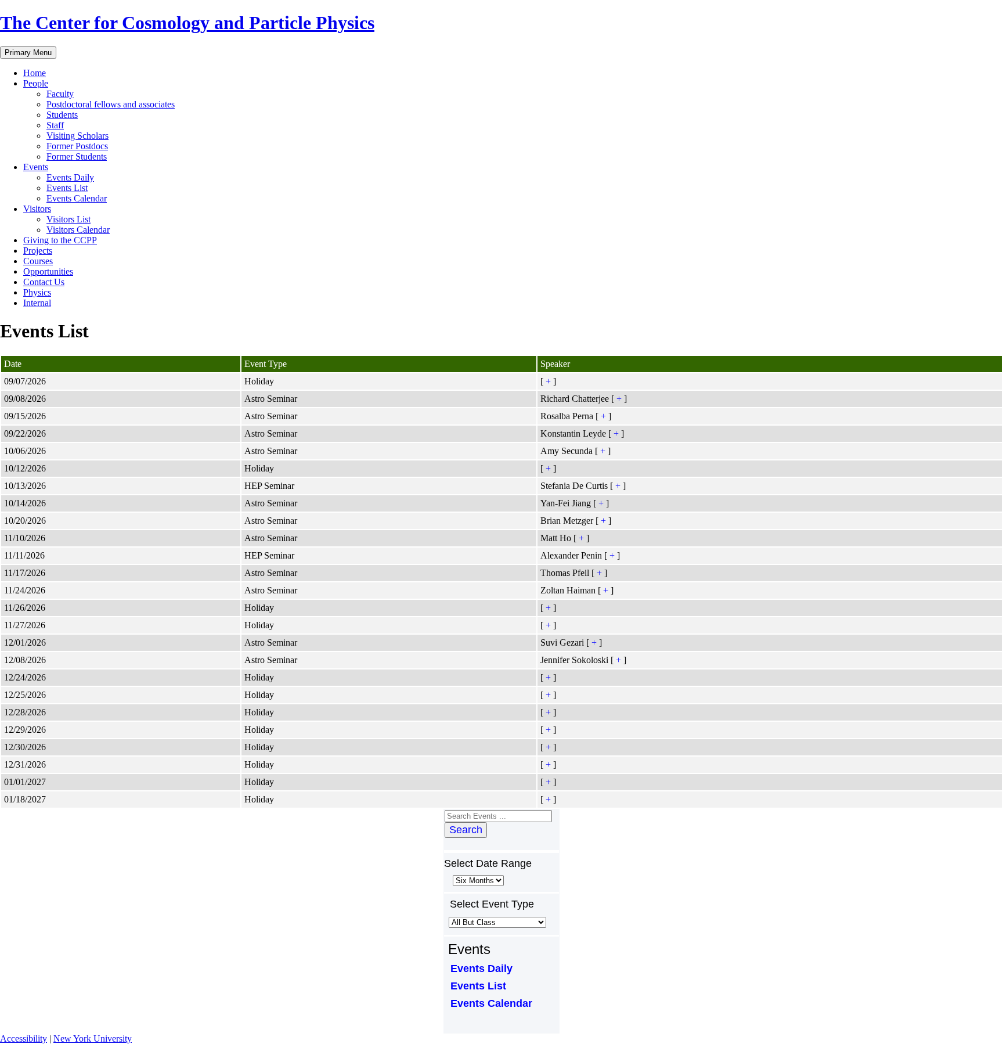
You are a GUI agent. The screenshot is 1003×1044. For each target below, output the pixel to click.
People (35, 83)
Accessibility (23, 1038)
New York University (92, 1038)
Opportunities (48, 271)
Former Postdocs (77, 146)
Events (35, 167)
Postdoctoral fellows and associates (110, 104)
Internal (37, 303)
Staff (55, 125)
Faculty (60, 94)
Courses (38, 261)
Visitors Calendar (78, 230)
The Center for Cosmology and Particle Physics (187, 22)
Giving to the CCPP (60, 240)
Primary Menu (28, 52)
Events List (67, 188)
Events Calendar (76, 198)
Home (34, 73)
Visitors (37, 209)
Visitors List (68, 219)
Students (62, 115)
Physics (37, 292)
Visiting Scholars (77, 136)
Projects (37, 250)
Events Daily (70, 177)
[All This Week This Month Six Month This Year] (477, 880)
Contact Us (43, 282)
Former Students (76, 156)
